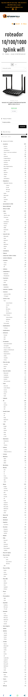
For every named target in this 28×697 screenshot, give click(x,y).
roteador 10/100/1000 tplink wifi (18, 54)
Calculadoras (6, 150)
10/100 (5, 633)
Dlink (5, 428)
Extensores (5, 332)
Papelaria (5, 522)
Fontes (5, 225)
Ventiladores (6, 178)
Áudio (5, 193)
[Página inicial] (3, 54)
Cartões (5, 449)
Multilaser (6, 244)
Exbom (5, 430)
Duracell (5, 540)
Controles (5, 284)
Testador (6, 357)
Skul (5, 479)
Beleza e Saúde (6, 208)
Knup (5, 238)
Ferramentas (6, 341)
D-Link (7, 187)
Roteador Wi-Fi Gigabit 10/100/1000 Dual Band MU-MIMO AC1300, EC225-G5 (14, 103)
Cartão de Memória (7, 258)
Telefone (5, 672)
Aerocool (6, 385)
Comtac (7, 185)
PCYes (5, 393)
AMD (5, 598)
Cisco (5, 613)
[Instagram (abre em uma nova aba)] (15, 9)
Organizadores (7, 353)
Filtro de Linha (6, 362)
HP (4, 266)
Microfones (5, 465)
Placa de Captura (7, 552)
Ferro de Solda (7, 347)
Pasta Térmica (7, 315)
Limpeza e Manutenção (9, 349)
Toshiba (5, 550)
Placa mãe (5, 578)
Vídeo (5, 201)
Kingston (6, 529)
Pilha (4, 538)
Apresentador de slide (8, 203)
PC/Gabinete (6, 275)
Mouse (4, 484)
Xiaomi (5, 623)
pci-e (5, 593)
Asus (5, 584)
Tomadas (6, 199)
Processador (6, 323)
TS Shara (6, 328)
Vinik (5, 248)
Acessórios (5, 144)
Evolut (5, 494)
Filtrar (24, 136)
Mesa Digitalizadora (8, 166)
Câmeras (5, 253)
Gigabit (5, 635)
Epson (5, 264)
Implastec (8, 319)
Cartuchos (5, 260)
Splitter (4, 628)
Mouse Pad (5, 515)
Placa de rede (6, 555)
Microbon (8, 309)
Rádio (5, 170)
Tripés (5, 176)
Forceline (6, 364)
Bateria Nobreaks (7, 206)
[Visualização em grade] (12, 64)
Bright (5, 426)
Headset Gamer (6, 411)
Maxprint (6, 240)
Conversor (6, 217)
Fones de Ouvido (7, 370)
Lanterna (6, 162)
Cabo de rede (7, 215)
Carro (5, 154)
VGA (5, 231)
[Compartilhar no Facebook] (3, 695)
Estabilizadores (6, 325)
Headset (5, 379)
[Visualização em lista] (15, 64)
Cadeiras (6, 148)
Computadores (6, 271)
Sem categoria (6, 626)
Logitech (6, 502)
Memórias (5, 456)
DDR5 (5, 462)
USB (4, 337)
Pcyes (5, 475)
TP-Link (16, 100)
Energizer (6, 544)
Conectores (5, 278)
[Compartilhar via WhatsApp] (17, 695)
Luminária (6, 164)
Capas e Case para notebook (10, 152)
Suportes (6, 172)
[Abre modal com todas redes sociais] (24, 695)
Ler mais (14, 111)
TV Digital (6, 296)
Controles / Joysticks (7, 289)
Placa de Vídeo (6, 568)
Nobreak (5, 517)
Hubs (4, 424)
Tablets (5, 174)
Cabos (4, 211)
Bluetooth (6, 195)
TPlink (5, 639)
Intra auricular (7, 381)
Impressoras (5, 438)
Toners (4, 679)
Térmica (5, 445)
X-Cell (5, 436)
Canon (5, 262)
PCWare (5, 589)
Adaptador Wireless (8, 183)
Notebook (6, 229)
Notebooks (6, 168)
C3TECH (5, 488)
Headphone (6, 377)
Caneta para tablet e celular (9, 255)
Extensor (6, 223)
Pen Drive (5, 526)
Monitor (5, 467)
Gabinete (5, 398)
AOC (5, 469)
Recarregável (7, 548)
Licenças (5, 454)
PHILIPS (4, 535)
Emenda (5, 280)
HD (3, 400)
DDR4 (5, 460)
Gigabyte (6, 587)
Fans (5, 300)
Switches (5, 630)
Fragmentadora (7, 158)
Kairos (5, 366)
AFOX (5, 581)
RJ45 (5, 282)
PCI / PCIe (6, 557)
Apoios (5, 643)
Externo (5, 404)
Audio (7, 219)
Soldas (5, 355)
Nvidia (5, 570)
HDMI (5, 227)
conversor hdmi (7, 294)
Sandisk (5, 533)
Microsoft (6, 506)
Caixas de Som (6, 234)
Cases (5, 402)
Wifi (5, 339)
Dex (7, 307)
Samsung (6, 477)
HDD (5, 406)
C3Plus (5, 649)
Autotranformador (8, 343)
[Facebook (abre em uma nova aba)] (12, 9)
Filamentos (6, 441)
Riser (5, 576)
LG (4, 473)
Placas (4, 591)
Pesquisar (22, 126)
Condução (6, 375)
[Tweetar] (10, 695)
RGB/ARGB (6, 287)
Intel (5, 600)
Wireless (8, 563)
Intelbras (6, 605)
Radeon (5, 574)
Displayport (6, 221)
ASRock (5, 583)
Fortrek (5, 391)
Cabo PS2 (6, 490)
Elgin (5, 542)
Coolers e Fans (6, 298)
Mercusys (8, 189)
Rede (5, 197)
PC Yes (7, 311)
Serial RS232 (9, 561)
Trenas (5, 359)
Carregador (6, 345)
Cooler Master (9, 303)
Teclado (5, 641)
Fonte (4, 383)
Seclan (5, 637)
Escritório (6, 524)
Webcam (5, 685)
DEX (4, 492)
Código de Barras (8, 451)
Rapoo (5, 510)
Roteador (12, 100)
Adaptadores (6, 180)
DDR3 (5, 458)
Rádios (5, 246)
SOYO (5, 481)
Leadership (6, 657)
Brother (5, 681)
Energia (5, 335)
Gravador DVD (7, 160)
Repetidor (5, 602)
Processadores (6, 596)
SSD (4, 408)
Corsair (7, 305)
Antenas (5, 146)
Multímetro (6, 351)
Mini (5, 242)
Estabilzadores (6, 330)
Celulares (6, 156)
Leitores (5, 447)
